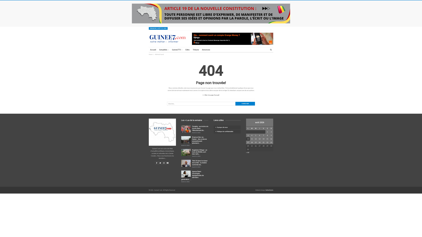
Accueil (153, 50)
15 (267, 139)
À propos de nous (222, 127)
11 (252, 139)
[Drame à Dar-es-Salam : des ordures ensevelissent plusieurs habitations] (186, 139)
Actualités (163, 50)
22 (267, 142)
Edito (188, 50)
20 (259, 142)
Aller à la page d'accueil (211, 95)
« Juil (247, 152)
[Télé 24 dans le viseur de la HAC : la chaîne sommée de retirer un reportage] (186, 163)
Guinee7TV (176, 50)
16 (271, 139)
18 (252, 142)
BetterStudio (269, 190)
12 (256, 139)
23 (271, 142)
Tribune (196, 50)
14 (263, 139)
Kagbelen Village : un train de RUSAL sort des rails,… (199, 152)
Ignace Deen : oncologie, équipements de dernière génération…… (192, 175)
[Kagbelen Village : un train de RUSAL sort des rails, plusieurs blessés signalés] (186, 152)
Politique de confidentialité (225, 131)
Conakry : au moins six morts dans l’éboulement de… (200, 128)
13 (259, 139)
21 (263, 142)
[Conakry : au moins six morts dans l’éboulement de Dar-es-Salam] (186, 128)
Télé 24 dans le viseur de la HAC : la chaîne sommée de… (200, 163)
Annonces (206, 50)
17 (248, 142)
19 (256, 142)
